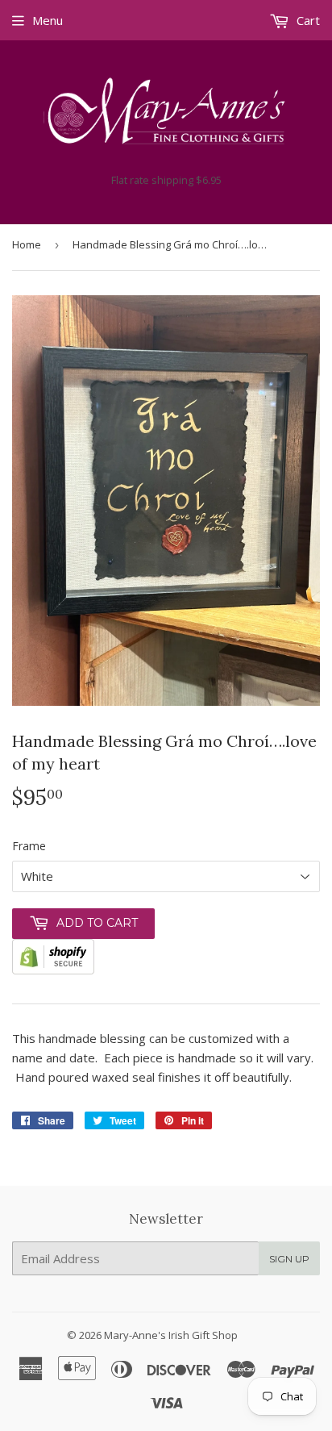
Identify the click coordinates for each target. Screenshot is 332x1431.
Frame (29, 845)
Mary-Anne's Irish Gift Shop (171, 1335)
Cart (306, 20)
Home (26, 244)
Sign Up (289, 1259)
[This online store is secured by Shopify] (53, 970)
